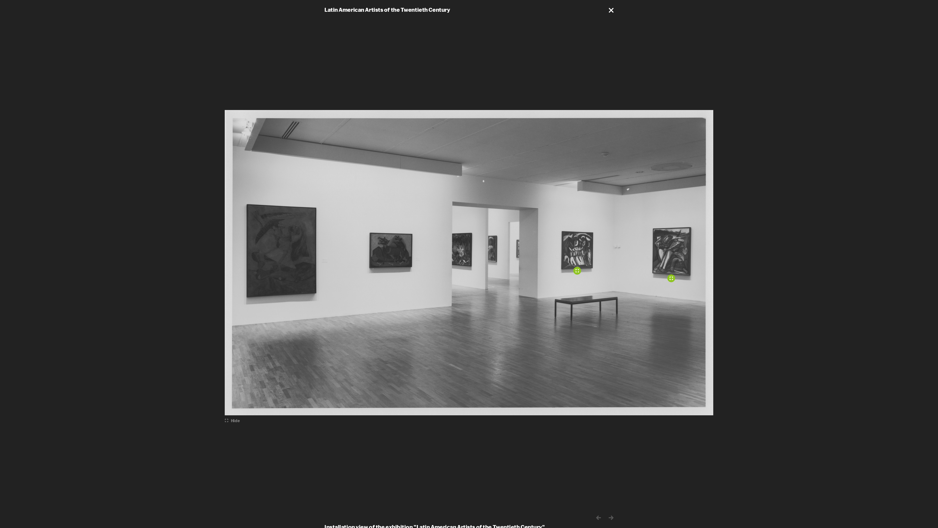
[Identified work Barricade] (671, 278)
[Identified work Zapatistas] (577, 271)
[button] (611, 10)
